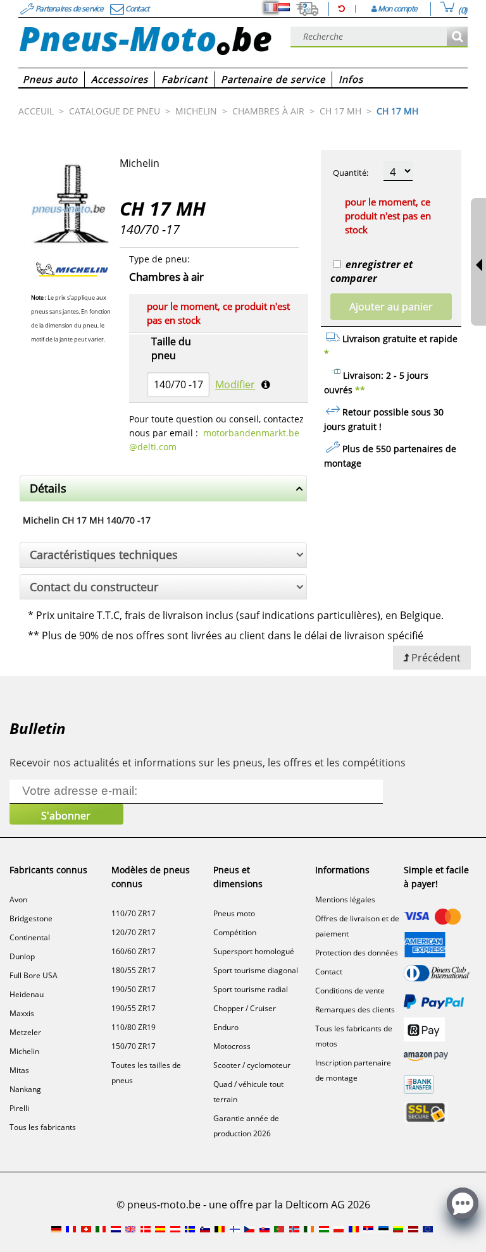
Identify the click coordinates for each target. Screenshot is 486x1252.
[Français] (271, 7)
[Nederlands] (284, 7)
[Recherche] (457, 37)
